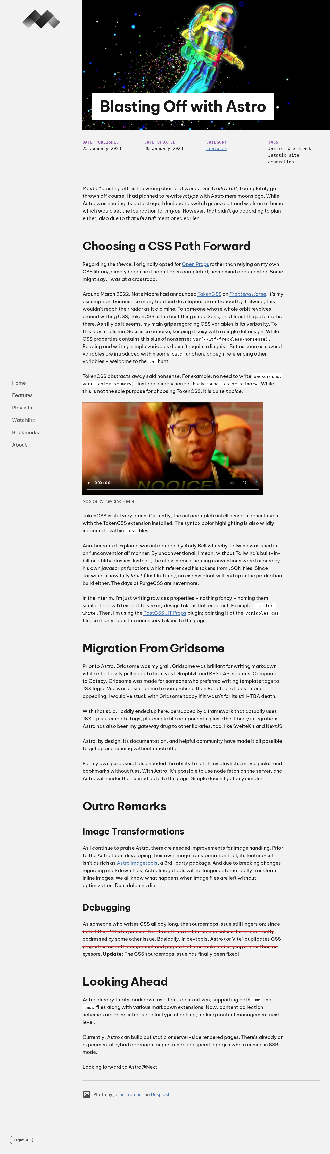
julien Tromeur (128, 1094)
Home (19, 383)
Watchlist (23, 420)
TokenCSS (209, 294)
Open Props (195, 264)
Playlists (22, 408)
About (19, 445)
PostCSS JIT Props (164, 613)
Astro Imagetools (137, 863)
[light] (21, 1140)
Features (22, 395)
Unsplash (160, 1094)
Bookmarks (25, 432)
